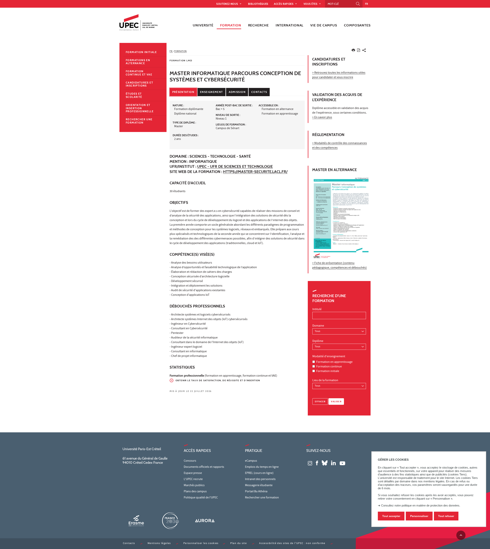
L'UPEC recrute (193, 479)
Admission (237, 91)
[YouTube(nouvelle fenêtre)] (342, 463)
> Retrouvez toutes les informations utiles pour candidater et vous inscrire (338, 75)
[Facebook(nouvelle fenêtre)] (317, 463)
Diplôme (317, 341)
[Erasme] (136, 520)
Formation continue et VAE (139, 73)
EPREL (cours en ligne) (259, 473)
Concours (190, 461)
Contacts (259, 91)
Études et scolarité (134, 95)
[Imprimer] (353, 51)
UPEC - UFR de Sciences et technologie (235, 166)
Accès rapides (284, 3)
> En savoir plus (322, 117)
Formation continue (329, 367)
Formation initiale (327, 371)
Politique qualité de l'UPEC (201, 498)
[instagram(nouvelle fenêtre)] (310, 463)
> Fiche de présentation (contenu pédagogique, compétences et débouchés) (339, 265)
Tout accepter (391, 516)
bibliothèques (258, 3)
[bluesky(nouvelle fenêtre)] (324, 463)
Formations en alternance (138, 61)
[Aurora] (204, 520)
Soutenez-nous (227, 3)
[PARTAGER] (364, 51)
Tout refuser (446, 516)
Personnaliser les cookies (201, 544)
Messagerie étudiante (259, 485)
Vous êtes (311, 3)
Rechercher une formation (139, 121)
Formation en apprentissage (334, 362)
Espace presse (193, 473)
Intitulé (317, 309)
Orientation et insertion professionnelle (140, 108)
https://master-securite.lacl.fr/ (255, 171)
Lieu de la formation (325, 380)
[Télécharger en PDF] (358, 50)
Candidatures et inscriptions (139, 84)
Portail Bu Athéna (256, 491)
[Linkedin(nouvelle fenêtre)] (333, 463)
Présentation (183, 91)
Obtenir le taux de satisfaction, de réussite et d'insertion (218, 380)
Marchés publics (194, 485)
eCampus (251, 461)
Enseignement (211, 91)
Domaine (318, 326)
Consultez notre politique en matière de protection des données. (420, 505)
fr (366, 3)
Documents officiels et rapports (204, 467)
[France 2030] (170, 520)
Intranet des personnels (260, 479)
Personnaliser (419, 516)
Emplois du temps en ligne (262, 467)
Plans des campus (195, 491)
